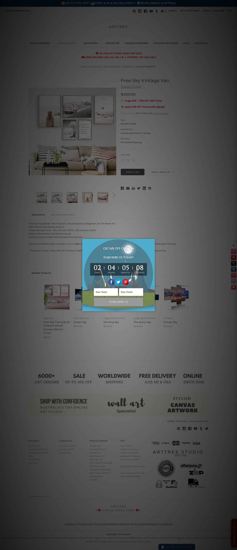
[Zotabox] (153, 308)
